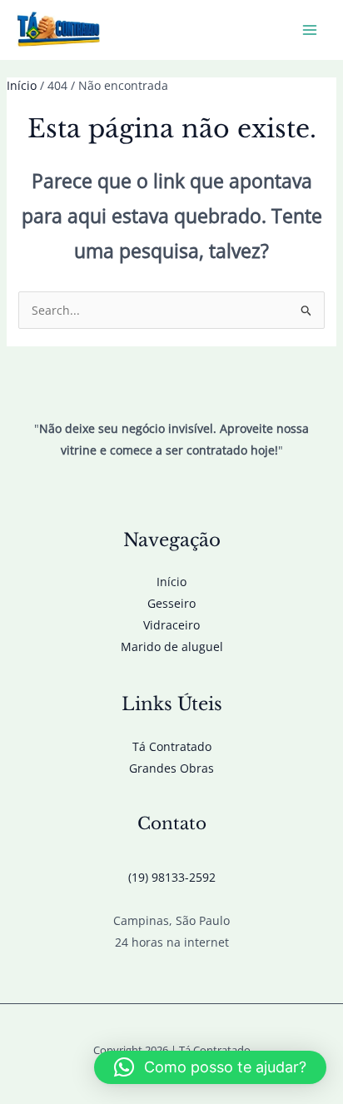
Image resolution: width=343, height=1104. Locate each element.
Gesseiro (171, 603)
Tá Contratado (171, 746)
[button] (210, 1067)
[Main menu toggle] (309, 30)
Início (171, 581)
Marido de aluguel (172, 646)
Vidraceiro (171, 625)
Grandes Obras (171, 768)
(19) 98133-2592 (172, 877)
